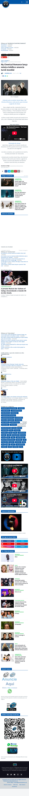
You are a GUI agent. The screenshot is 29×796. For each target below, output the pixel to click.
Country (14, 428)
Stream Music (5, 424)
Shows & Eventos (15, 422)
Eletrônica (17, 430)
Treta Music (13, 424)
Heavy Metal (16, 435)
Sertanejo (4, 446)
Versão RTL (14, 786)
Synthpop (15, 446)
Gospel (3, 435)
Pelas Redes (18, 420)
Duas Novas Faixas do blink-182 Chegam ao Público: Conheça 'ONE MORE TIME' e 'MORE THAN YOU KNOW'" (20, 206)
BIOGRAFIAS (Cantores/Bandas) (9, 408)
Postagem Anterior (6, 250)
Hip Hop (23, 435)
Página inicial (4, 61)
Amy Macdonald (4, 50)
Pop (24, 439)
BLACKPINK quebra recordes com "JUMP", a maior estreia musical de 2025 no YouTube (21, 582)
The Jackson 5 (4, 44)
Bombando (21, 408)
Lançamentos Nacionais (7, 417)
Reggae (8, 444)
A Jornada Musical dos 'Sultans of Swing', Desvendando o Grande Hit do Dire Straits (13, 291)
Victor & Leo (4, 46)
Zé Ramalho (3, 49)
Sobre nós (15, 784)
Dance (19, 428)
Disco (11, 430)
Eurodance (4, 432)
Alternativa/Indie (6, 428)
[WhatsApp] (7, 76)
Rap (3, 444)
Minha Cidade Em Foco (6, 374)
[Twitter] (5, 76)
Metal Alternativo (20, 437)
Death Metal (5, 430)
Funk (15, 432)
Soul (10, 446)
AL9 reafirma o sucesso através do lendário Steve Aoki (13, 253)
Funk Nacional (22, 432)
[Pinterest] (15, 171)
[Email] (18, 171)
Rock (13, 444)
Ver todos (26, 175)
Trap (21, 446)
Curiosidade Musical (16, 410)
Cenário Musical (5, 410)
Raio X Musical (5, 422)
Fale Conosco (22, 784)
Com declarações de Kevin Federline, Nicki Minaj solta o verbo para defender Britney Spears (21, 647)
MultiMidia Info (4, 389)
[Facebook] (3, 76)
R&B (24, 442)
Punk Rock (18, 442)
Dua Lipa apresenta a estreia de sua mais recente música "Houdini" (20, 195)
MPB (8, 437)
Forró (10, 432)
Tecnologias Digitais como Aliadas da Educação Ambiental (14, 396)
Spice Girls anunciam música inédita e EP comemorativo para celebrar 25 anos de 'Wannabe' (20, 659)
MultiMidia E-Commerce (6, 357)
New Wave (19, 439)
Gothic (9, 435)
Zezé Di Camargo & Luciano (7, 47)
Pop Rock (11, 442)
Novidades (10, 420)
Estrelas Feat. (14, 413)
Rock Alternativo (4, 167)
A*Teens (17, 613)
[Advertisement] (14, 23)
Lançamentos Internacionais (14, 61)
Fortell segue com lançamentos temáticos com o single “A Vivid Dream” (21, 184)
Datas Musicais (5, 413)
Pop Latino (4, 442)
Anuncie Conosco (7, 784)
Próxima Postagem (23, 250)
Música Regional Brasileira (8, 439)
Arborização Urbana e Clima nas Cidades (10, 381)
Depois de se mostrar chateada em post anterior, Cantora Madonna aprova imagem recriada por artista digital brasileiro (14, 342)
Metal (13, 437)
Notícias (4, 420)
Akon (16, 557)
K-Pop (3, 437)
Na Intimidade (18, 417)
